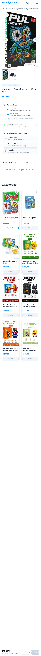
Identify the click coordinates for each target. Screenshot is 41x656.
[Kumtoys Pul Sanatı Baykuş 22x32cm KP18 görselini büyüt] (20, 40)
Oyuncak (19, 8)
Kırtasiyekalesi (7, 8)
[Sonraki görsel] (35, 39)
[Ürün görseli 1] (5, 74)
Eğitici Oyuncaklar (33, 8)
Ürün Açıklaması (9, 162)
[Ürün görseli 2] (12, 74)
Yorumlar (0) (23, 162)
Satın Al (27, 652)
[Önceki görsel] (5, 39)
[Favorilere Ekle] (35, 15)
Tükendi (30, 228)
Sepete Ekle (11, 228)
